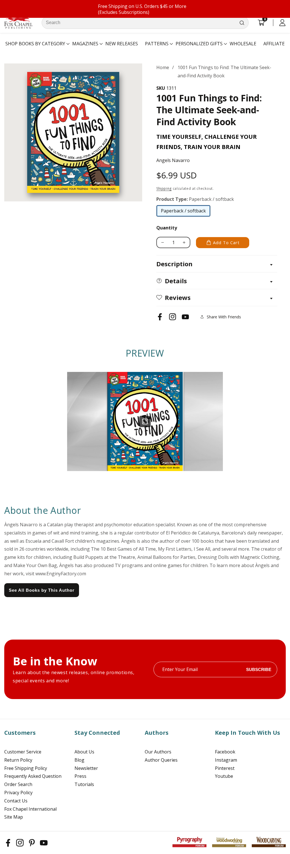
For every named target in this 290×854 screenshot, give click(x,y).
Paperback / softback (183, 212)
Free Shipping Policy (25, 768)
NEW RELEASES (121, 44)
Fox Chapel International (30, 809)
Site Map (13, 817)
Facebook (225, 752)
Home (162, 67)
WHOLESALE (243, 44)
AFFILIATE (274, 44)
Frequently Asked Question (32, 776)
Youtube (224, 776)
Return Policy (18, 760)
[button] (35, 44)
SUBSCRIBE (258, 669)
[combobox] (145, 22)
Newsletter (86, 768)
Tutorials (84, 784)
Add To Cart (226, 242)
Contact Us (15, 801)
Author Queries (161, 760)
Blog (79, 760)
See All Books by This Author (41, 590)
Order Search (18, 784)
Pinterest (224, 768)
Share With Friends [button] (224, 317)
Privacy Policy (18, 792)
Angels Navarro (173, 160)
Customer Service (22, 752)
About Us (84, 752)
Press (80, 776)
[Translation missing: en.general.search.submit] (242, 23)
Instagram (226, 760)
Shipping (164, 188)
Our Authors (158, 752)
